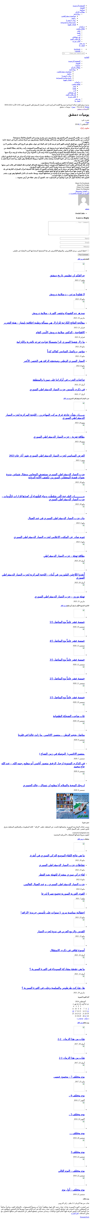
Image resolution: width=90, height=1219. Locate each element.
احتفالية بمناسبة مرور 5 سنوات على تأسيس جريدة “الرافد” (52, 912)
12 (88, 1011)
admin (87, 209)
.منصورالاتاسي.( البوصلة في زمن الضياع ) (62, 753)
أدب (78, 35)
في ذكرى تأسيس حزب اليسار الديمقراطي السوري (57, 389)
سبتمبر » (80, 1018)
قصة (78, 33)
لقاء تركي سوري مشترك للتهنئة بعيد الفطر (62, 874)
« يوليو (87, 1018)
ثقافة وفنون (80, 29)
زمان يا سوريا (71, 20)
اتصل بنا (82, 45)
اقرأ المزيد (75, 1213)
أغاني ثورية (76, 41)
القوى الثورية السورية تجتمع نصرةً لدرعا (63, 893)
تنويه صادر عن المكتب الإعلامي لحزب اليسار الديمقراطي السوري (49, 537)
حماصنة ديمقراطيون (68, 16)
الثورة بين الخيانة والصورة (78, 193)
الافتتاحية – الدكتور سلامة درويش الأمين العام (60, 332)
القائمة (86, 57)
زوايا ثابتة (77, 14)
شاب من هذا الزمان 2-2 (71, 1039)
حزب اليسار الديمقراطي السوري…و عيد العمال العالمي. (54, 884)
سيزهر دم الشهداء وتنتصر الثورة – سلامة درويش (58, 313)
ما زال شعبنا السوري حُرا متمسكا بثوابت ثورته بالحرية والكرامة (51, 341)
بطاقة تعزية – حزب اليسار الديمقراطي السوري (59, 436)
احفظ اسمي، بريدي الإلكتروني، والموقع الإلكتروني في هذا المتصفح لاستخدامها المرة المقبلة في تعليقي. (49, 251)
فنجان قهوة (72, 24)
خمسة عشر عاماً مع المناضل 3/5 (67, 659)
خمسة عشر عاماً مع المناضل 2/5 (67, 678)
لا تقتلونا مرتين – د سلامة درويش (67, 294)
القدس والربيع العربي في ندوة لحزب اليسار (61, 931)
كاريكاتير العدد (75, 39)
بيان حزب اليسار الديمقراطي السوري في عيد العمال (56, 518)
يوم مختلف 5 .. (77, 1114)
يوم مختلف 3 (78, 1152)
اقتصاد (82, 8)
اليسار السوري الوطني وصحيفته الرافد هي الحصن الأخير (54, 361)
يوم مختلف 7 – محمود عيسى (69, 1076)
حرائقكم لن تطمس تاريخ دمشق (67, 275)
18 (73, 1011)
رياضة (74, 18)
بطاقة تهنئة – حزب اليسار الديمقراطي (64, 555)
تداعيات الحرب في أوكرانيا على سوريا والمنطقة (59, 379)
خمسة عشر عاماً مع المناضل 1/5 (67, 697)
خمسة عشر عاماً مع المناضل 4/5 (67, 640)
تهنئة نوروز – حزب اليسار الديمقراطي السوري (60, 596)
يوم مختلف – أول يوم (73, 1189)
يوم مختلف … (77, 1133)
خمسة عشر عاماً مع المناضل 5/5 (67, 622)
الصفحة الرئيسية (79, 6)
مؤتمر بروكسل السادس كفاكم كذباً (66, 351)
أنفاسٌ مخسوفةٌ (82, 191)
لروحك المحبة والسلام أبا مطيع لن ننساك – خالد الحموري (54, 785)
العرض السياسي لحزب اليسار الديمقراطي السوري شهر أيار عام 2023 (47, 455)
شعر (78, 31)
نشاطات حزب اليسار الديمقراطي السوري (62, 865)
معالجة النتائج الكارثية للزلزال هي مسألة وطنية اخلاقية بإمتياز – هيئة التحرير (44, 322)
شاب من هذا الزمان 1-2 (72, 1057)
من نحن (82, 43)
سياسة (82, 10)
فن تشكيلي (76, 37)
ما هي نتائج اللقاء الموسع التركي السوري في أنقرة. (57, 855)
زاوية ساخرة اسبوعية (68, 22)
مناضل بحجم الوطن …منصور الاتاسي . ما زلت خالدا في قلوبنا (51, 735)
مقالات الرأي (80, 12)
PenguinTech (84, 1217)
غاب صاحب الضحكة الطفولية (69, 716)
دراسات (82, 27)
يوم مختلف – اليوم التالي (71, 1170)
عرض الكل (80, 259)
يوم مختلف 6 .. (77, 1095)
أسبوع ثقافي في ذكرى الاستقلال (67, 950)
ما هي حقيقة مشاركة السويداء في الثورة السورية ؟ (57, 969)
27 (86, 1016)
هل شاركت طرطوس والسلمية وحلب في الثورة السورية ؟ (53, 988)
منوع (87, 122)
